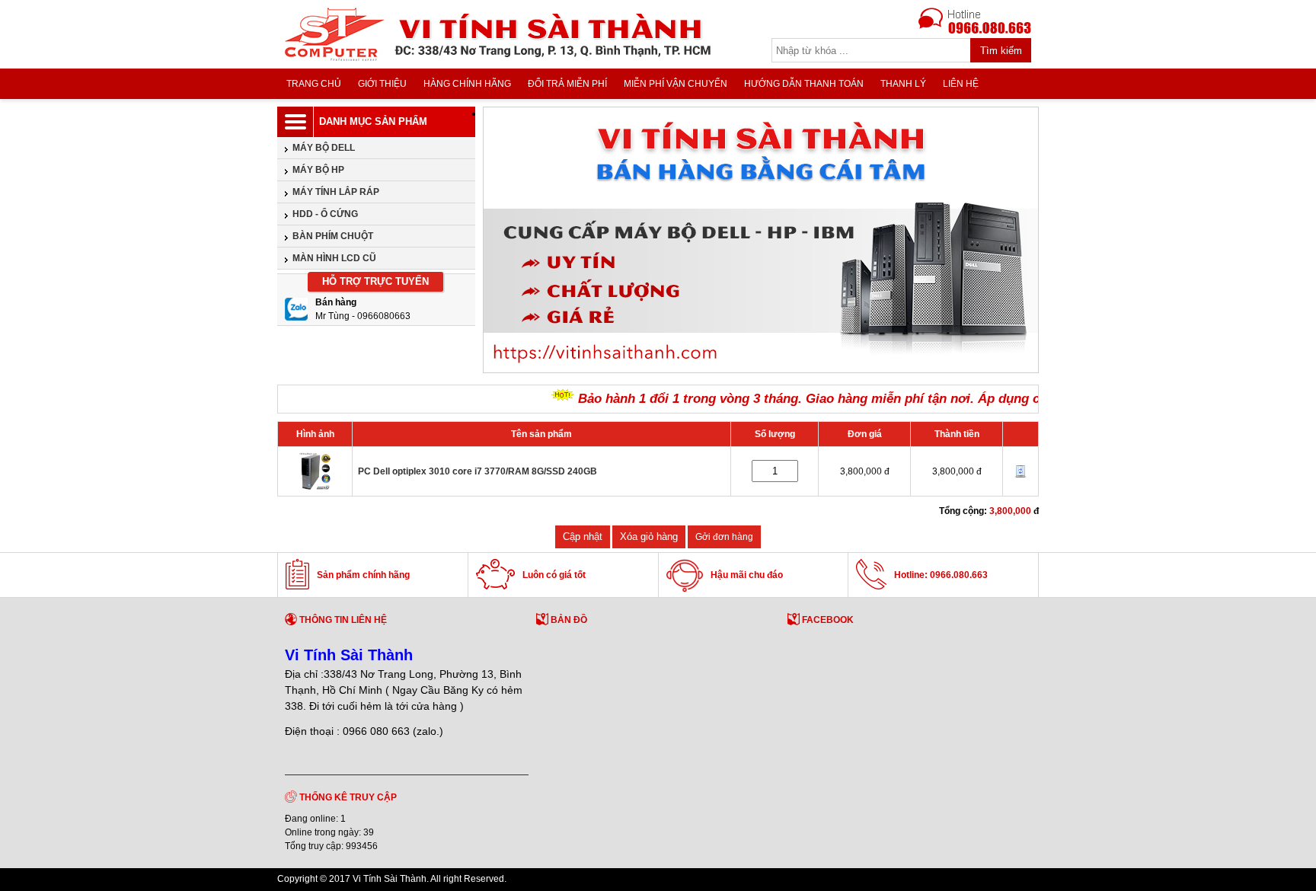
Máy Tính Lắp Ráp (335, 192)
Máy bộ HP (318, 169)
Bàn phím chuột (332, 236)
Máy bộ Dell (323, 147)
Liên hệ (961, 83)
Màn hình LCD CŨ (334, 258)
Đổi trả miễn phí (567, 83)
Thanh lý (903, 83)
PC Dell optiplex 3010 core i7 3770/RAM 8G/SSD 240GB (477, 471)
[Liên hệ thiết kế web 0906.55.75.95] (981, 880)
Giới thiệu (382, 83)
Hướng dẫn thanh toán (804, 83)
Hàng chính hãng (467, 83)
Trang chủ (313, 83)
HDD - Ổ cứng (325, 214)
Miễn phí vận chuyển (675, 83)
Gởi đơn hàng (724, 537)
